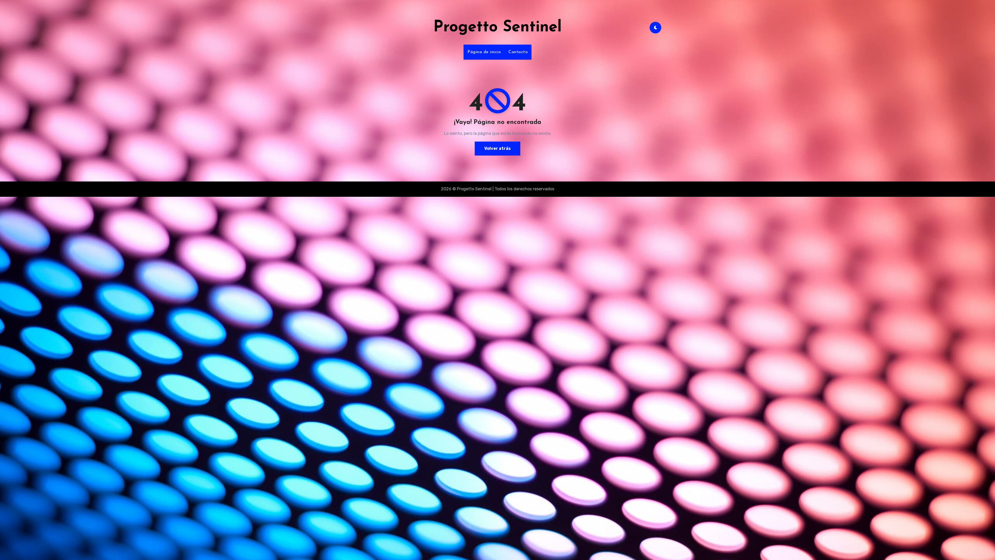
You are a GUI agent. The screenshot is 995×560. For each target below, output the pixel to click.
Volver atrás (497, 148)
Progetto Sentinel (497, 27)
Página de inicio (484, 52)
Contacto (518, 52)
